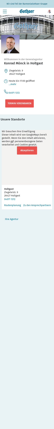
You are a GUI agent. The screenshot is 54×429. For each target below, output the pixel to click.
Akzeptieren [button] (27, 150)
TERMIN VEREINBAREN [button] (19, 103)
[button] (49, 11)
